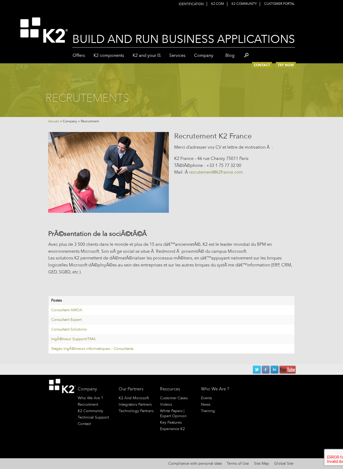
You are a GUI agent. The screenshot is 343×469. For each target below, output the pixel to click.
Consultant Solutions (69, 329)
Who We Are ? (90, 398)
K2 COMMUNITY (244, 4)
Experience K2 (172, 429)
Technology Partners (136, 411)
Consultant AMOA (66, 310)
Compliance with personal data (195, 463)
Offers (79, 55)
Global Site (283, 463)
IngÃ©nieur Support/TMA (73, 339)
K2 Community (90, 411)
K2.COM (217, 4)
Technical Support (93, 417)
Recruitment (88, 404)
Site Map (261, 463)
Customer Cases (174, 398)
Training (208, 411)
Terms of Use (238, 463)
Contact (84, 424)
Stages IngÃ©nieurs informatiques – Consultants (92, 348)
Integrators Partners (135, 404)
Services (177, 55)
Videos (166, 404)
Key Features (171, 422)
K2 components (109, 55)
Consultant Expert (66, 319)
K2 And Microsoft (134, 398)
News (205, 404)
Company (203, 55)
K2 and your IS (147, 55)
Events (206, 398)
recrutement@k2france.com (216, 172)
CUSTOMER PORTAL (279, 4)
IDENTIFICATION (191, 4)
